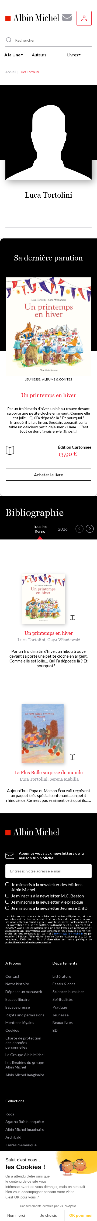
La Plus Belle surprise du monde (48, 772)
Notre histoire (17, 983)
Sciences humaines (69, 991)
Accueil (10, 72)
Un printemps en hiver (48, 395)
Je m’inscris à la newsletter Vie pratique (47, 901)
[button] (79, 529)
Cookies (12, 1030)
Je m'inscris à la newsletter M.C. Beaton (47, 895)
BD (55, 1030)
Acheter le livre (48, 474)
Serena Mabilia (64, 779)
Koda (9, 1114)
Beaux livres (63, 1022)
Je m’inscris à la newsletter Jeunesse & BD (49, 908)
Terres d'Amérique (21, 1145)
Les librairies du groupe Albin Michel (24, 1064)
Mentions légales (19, 1022)
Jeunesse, (33, 379)
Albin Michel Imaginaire (24, 1075)
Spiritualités (63, 999)
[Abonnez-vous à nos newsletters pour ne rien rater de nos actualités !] (65, 17)
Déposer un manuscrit (24, 991)
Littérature (62, 976)
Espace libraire (17, 999)
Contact (12, 976)
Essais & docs (64, 983)
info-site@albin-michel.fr (68, 933)
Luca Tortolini (31, 639)
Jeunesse (61, 1015)
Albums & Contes (57, 379)
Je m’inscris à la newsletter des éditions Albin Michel (46, 887)
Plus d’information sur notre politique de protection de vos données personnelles (48, 941)
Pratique (60, 1007)
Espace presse (17, 1007)
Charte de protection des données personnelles (23, 1042)
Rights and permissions (24, 1015)
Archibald (13, 1137)
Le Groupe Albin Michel (24, 1054)
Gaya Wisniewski (64, 639)
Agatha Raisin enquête (24, 1121)
